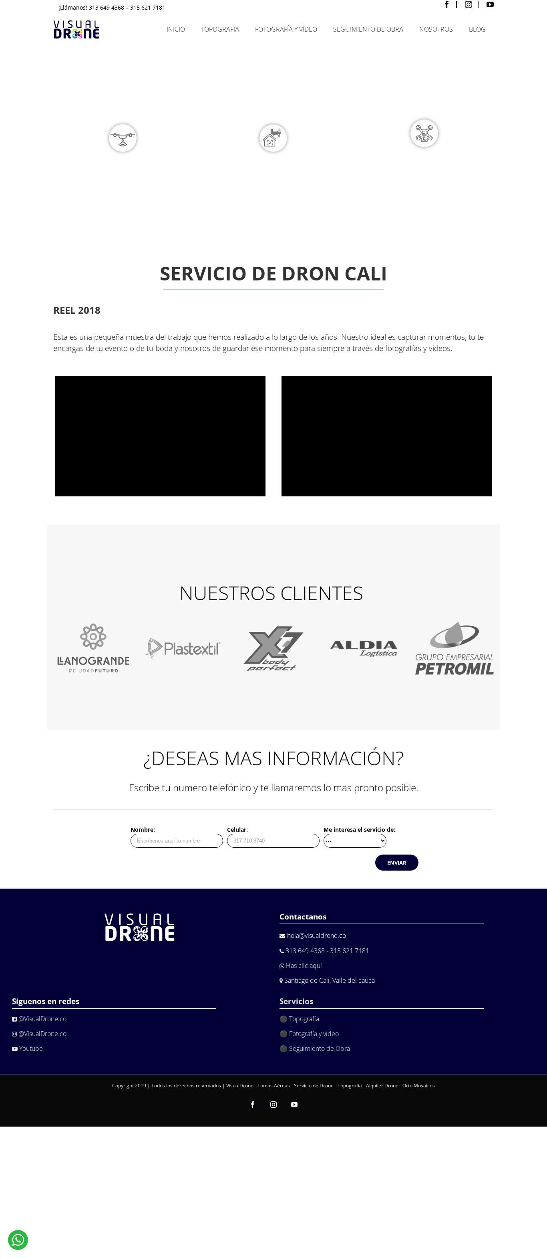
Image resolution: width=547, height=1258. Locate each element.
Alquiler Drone (382, 1085)
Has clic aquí (303, 965)
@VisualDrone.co (41, 1018)
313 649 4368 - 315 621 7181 (327, 950)
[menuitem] (176, 29)
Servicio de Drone (314, 1085)
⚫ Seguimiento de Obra (315, 1048)
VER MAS (123, 217)
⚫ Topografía (299, 1018)
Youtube (30, 1048)
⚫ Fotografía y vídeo (309, 1033)
